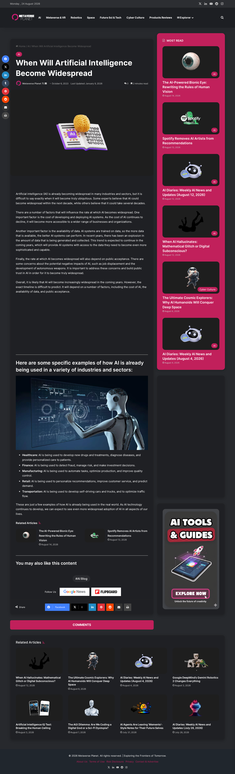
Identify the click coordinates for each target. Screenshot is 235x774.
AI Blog (82, 578)
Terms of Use (97, 761)
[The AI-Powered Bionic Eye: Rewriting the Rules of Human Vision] (26, 535)
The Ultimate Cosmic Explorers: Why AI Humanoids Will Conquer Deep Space (188, 302)
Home (22, 46)
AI (39, 17)
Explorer (185, 17)
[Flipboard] (106, 592)
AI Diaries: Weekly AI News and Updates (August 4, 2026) (139, 679)
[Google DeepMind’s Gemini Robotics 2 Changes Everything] (196, 661)
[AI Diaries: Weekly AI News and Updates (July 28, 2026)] (196, 707)
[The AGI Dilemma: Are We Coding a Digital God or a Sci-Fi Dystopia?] (91, 707)
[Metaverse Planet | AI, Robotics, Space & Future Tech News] (23, 17)
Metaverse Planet (31, 83)
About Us (82, 761)
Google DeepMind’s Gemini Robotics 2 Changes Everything (195, 679)
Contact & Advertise (146, 761)
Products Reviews (160, 17)
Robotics (76, 17)
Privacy (130, 761)
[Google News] (74, 592)
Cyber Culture (135, 17)
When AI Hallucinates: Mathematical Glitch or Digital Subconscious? (185, 246)
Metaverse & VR (56, 17)
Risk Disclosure (115, 761)
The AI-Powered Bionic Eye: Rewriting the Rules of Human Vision (57, 535)
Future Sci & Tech (110, 17)
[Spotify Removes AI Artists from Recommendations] (95, 535)
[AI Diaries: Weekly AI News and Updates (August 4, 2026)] (143, 661)
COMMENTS (82, 625)
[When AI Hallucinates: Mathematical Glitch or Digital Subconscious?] (39, 661)
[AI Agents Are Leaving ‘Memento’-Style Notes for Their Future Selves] (143, 707)
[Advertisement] (82, 324)
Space (91, 17)
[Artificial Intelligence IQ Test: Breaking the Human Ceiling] (39, 707)
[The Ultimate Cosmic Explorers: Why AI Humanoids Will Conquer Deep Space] (91, 661)
